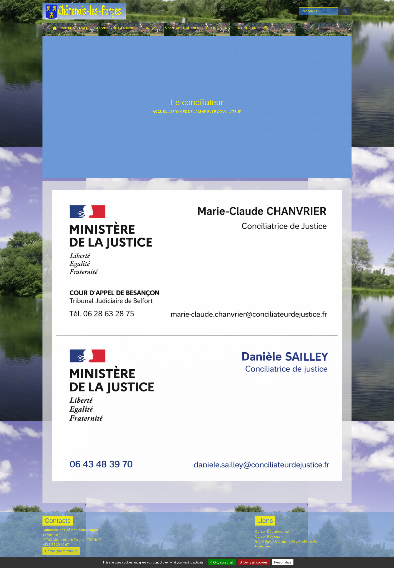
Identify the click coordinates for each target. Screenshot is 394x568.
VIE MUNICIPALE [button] (75, 28)
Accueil (160, 111)
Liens (265, 520)
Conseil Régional (268, 536)
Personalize (282, 562)
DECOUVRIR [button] (246, 28)
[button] (54, 29)
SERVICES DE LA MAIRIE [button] (115, 28)
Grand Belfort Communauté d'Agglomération (287, 541)
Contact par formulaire (61, 551)
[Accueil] (84, 11)
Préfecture (262, 546)
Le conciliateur (227, 111)
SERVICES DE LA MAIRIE (190, 111)
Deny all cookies (255, 562)
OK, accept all (223, 562)
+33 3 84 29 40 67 (55, 544)
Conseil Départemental (272, 531)
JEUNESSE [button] (150, 28)
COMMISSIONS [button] (218, 28)
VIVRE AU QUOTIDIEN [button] (182, 28)
